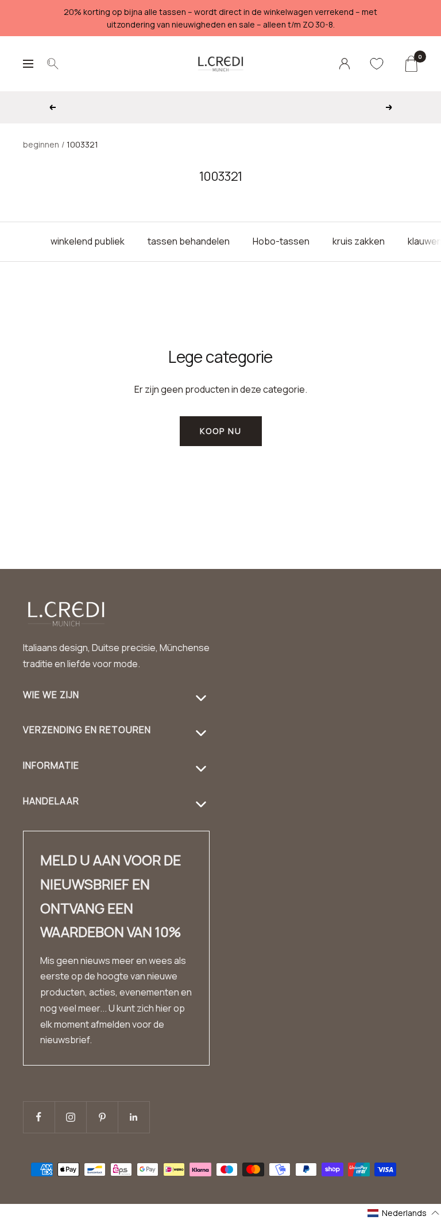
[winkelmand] (411, 63)
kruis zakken (358, 241)
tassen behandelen (189, 241)
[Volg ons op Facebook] (39, 1117)
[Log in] (344, 63)
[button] (403, 1213)
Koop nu (221, 430)
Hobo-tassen (281, 241)
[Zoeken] (53, 63)
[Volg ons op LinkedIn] (133, 1117)
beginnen (41, 144)
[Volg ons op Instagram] (70, 1117)
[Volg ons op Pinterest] (102, 1117)
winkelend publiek (88, 241)
